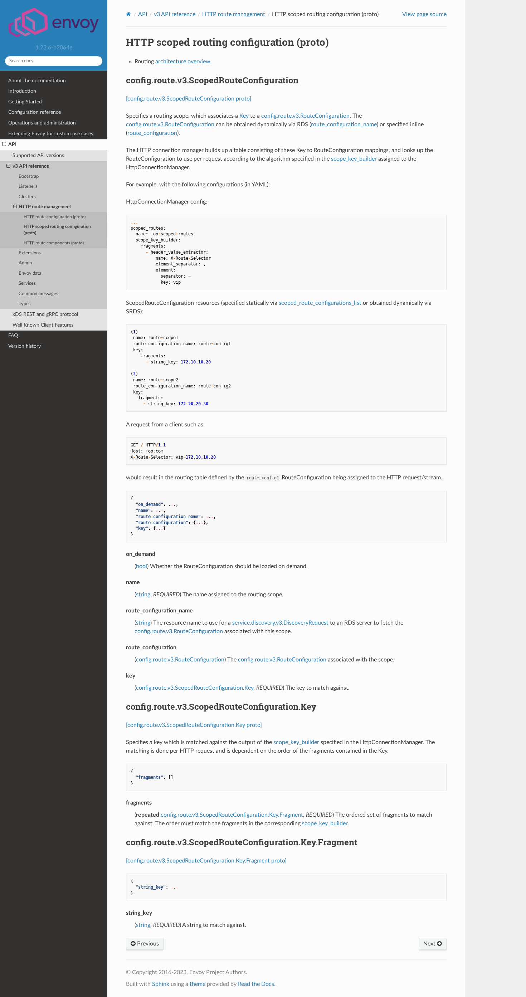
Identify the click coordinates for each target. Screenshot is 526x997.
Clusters (27, 197)
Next (430, 944)
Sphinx (160, 984)
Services (27, 283)
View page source (424, 14)
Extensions (30, 253)
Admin (25, 263)
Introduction (22, 91)
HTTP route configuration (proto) (55, 217)
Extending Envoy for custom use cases (50, 133)
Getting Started (25, 101)
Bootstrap (29, 176)
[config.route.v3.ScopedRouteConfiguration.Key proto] (194, 725)
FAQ (13, 335)
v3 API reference (31, 166)
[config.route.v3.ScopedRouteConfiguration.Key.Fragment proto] (206, 861)
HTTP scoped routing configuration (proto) (57, 230)
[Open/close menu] (4, 144)
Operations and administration (42, 123)
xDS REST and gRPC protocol (45, 314)
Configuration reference (34, 112)
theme (197, 984)
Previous (147, 944)
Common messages (38, 294)
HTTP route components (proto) (54, 243)
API (12, 144)
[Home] (128, 14)
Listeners (28, 186)
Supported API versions (38, 155)
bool (141, 566)
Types (25, 304)
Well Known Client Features (43, 325)
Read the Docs (256, 984)
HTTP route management (45, 207)
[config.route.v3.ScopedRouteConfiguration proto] (188, 99)
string (143, 594)
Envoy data (30, 273)
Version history (24, 346)
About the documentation (37, 80)
